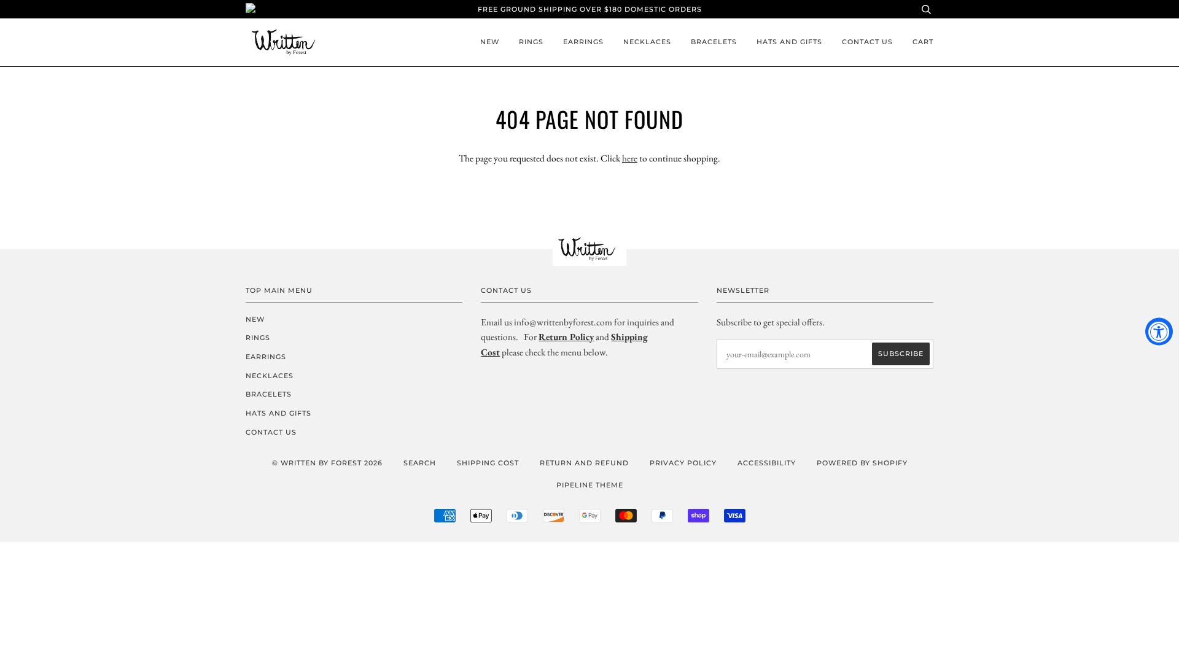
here (629, 158)
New (489, 41)
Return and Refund (584, 463)
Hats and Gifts (789, 41)
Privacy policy (683, 463)
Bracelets (714, 41)
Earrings (583, 41)
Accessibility (766, 463)
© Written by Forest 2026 (327, 463)
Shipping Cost (488, 463)
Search (419, 463)
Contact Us (867, 41)
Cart (922, 41)
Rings (531, 41)
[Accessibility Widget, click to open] (1159, 332)
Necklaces (647, 41)
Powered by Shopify (862, 463)
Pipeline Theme (589, 485)
